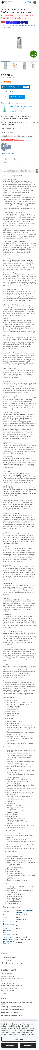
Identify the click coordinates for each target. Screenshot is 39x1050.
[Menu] (35, 2)
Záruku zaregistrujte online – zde (12, 140)
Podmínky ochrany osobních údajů (12, 978)
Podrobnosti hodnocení (27, 25)
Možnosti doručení (7, 92)
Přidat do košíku (18, 97)
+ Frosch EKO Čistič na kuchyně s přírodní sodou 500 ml (21, 109)
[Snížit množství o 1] (8, 98)
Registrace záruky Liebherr (9, 1012)
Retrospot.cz (8, 966)
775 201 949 (7, 960)
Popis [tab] (4, 171)
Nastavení (19, 1039)
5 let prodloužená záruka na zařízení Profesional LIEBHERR (16, 1003)
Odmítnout (9, 1045)
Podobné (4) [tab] (11, 171)
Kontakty (3, 993)
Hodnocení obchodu (7, 983)
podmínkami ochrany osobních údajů (22, 1034)
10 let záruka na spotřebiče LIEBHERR (13, 1009)
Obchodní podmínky (7, 976)
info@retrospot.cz (10, 957)
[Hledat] (25, 2)
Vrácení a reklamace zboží (9, 988)
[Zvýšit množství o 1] (8, 96)
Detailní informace (7, 153)
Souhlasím (28, 1045)
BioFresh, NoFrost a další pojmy (11, 1015)
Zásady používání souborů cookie (11, 986)
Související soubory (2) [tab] (23, 171)
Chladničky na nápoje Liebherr (11, 1007)
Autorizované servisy (7, 990)
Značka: (8, 27)
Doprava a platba (6, 981)
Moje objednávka (6, 974)
